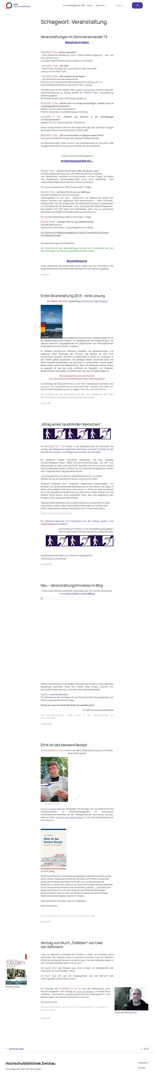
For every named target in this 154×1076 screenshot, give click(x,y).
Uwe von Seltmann (86, 991)
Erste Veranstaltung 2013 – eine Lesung (73, 296)
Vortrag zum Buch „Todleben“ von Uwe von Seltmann (72, 945)
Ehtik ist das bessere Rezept (70, 817)
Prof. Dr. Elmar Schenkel (97, 301)
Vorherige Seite (15, 1048)
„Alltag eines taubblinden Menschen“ (71, 424)
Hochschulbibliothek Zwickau (30, 1063)
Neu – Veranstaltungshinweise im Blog (72, 585)
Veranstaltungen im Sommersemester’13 (74, 37)
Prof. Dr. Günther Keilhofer (53, 808)
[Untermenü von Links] (92, 5)
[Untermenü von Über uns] (105, 5)
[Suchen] (137, 5)
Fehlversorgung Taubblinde (53, 558)
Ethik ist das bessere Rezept (64, 745)
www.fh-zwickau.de (85, 89)
